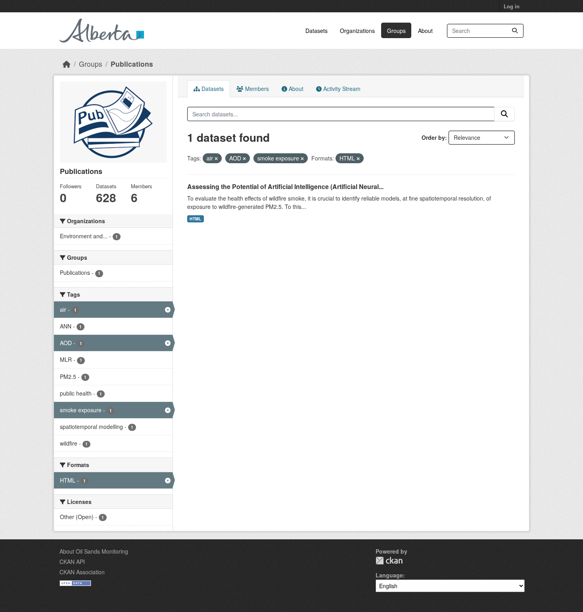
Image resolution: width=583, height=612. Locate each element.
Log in (512, 6)
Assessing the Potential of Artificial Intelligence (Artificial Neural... (285, 186)
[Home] (67, 64)
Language (389, 575)
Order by (433, 137)
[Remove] (216, 158)
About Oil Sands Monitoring (93, 551)
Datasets (316, 31)
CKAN (389, 560)
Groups (396, 31)
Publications (132, 64)
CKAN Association (82, 572)
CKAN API (72, 562)
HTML (195, 219)
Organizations (357, 31)
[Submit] (515, 31)
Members (256, 89)
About (425, 31)
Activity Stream (341, 89)
